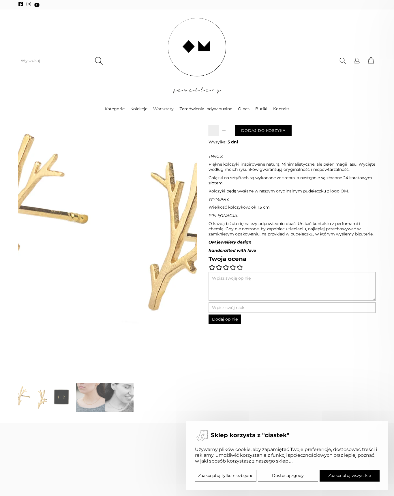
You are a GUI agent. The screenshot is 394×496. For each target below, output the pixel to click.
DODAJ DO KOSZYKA (263, 130)
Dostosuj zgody (288, 475)
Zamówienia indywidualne (205, 109)
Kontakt (281, 109)
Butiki (261, 109)
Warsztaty (163, 109)
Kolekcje (138, 109)
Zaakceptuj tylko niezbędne (225, 475)
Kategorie (115, 109)
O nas (243, 109)
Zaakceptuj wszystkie (349, 475)
